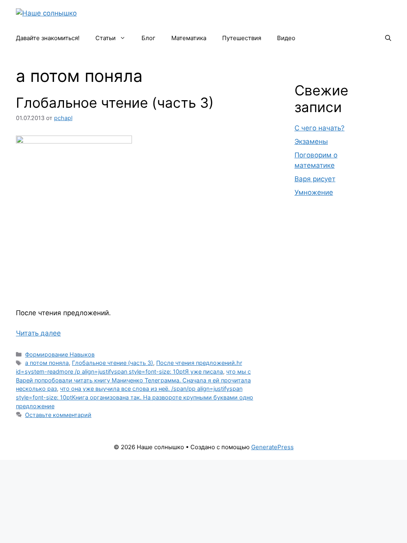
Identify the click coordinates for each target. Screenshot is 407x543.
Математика (188, 38)
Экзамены (311, 141)
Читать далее (38, 333)
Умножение (314, 192)
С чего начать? (320, 128)
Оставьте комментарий (58, 414)
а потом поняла (47, 362)
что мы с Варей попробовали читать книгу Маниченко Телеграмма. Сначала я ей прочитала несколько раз (133, 380)
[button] (388, 38)
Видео (286, 38)
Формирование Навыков (60, 354)
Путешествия (241, 38)
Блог (148, 38)
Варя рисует (315, 179)
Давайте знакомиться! (47, 38)
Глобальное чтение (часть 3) (115, 102)
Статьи (105, 38)
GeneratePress (272, 447)
